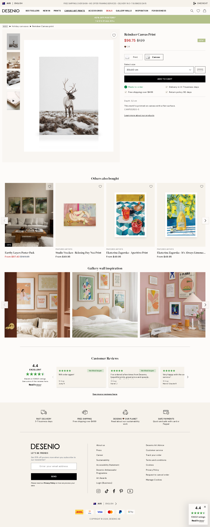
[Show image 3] (13, 80)
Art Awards (101, 478)
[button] (200, 69)
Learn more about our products (139, 115)
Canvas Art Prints (74, 11)
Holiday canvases (20, 26)
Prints (57, 11)
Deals (109, 11)
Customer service (154, 450)
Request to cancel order (157, 475)
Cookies (150, 465)
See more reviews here (105, 394)
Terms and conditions (156, 460)
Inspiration (141, 11)
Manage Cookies (154, 480)
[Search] (192, 11)
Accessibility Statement (107, 465)
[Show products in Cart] (204, 10)
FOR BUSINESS (159, 11)
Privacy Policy (49, 483)
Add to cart (164, 79)
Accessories (95, 11)
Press (99, 450)
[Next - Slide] (205, 220)
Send (54, 476)
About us (100, 445)
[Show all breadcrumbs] (5, 26)
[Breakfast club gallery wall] (172, 305)
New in (46, 11)
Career (99, 455)
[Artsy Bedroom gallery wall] (105, 305)
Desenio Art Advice (155, 445)
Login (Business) (104, 483)
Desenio (113, 519)
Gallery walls (124, 11)
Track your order (154, 455)
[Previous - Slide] (4, 220)
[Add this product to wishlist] (114, 35)
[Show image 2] (13, 60)
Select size (129, 64)
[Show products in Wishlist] (198, 10)
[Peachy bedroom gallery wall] (37, 305)
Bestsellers (33, 11)
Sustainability (102, 460)
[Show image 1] (13, 41)
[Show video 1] (13, 101)
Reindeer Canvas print (43, 26)
